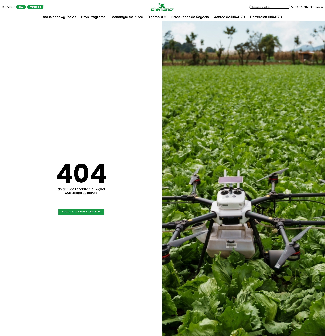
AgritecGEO (157, 17)
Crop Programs (93, 17)
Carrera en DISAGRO (266, 17)
